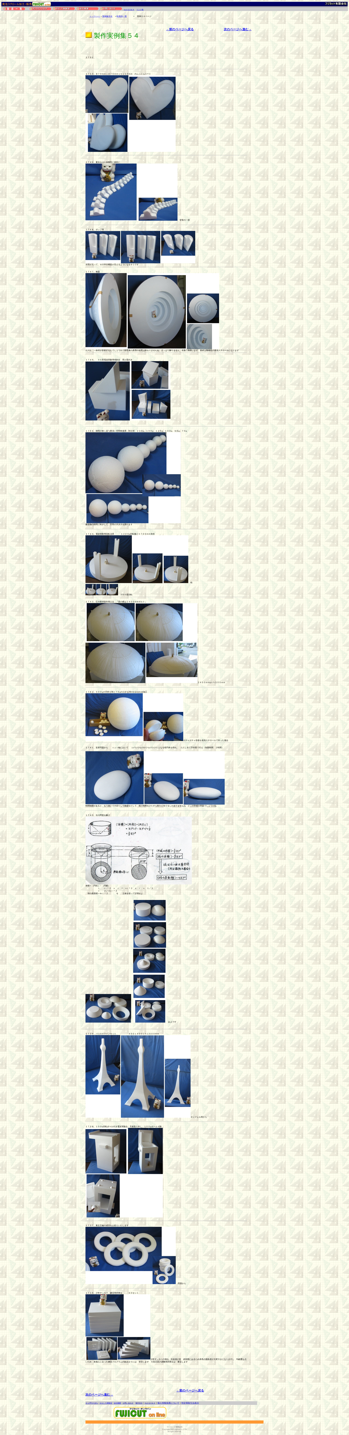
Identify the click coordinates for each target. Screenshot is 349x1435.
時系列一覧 (122, 16)
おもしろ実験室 (106, 1403)
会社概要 (117, 1403)
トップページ (95, 16)
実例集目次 (107, 16)
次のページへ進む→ (238, 29)
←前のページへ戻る (180, 29)
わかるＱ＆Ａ (129, 10)
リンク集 (140, 10)
